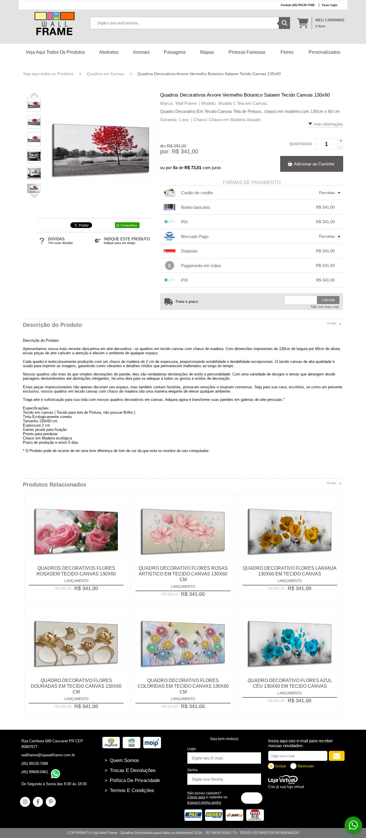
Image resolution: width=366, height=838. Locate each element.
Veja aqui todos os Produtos (48, 73)
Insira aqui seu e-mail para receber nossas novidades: (300, 743)
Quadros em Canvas (105, 73)
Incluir (280, 766)
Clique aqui (196, 797)
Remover (306, 766)
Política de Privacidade (132, 780)
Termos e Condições (129, 790)
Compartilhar (129, 225)
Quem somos (122, 760)
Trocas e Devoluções (130, 770)
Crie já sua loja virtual (286, 787)
